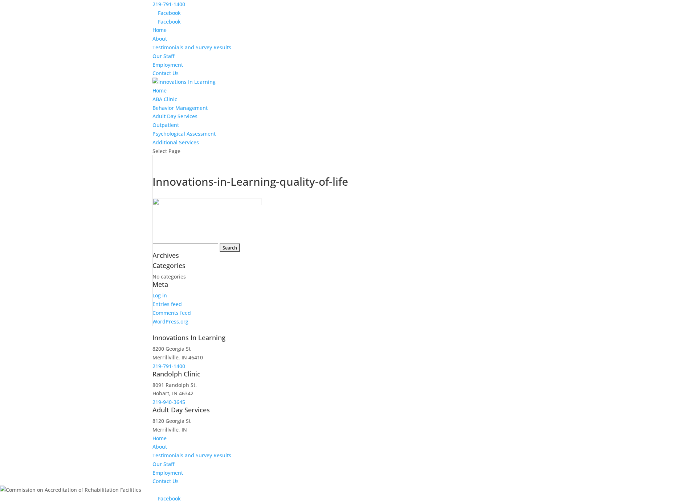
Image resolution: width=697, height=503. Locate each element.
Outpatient (165, 124)
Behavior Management (180, 107)
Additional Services (175, 142)
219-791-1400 (168, 4)
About (159, 38)
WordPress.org (170, 321)
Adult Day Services (174, 116)
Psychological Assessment (184, 133)
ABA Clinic (164, 99)
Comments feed (171, 312)
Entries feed (167, 304)
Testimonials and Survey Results (191, 47)
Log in (159, 295)
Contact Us (165, 73)
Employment (167, 64)
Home (159, 29)
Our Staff (163, 56)
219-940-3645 (168, 402)
